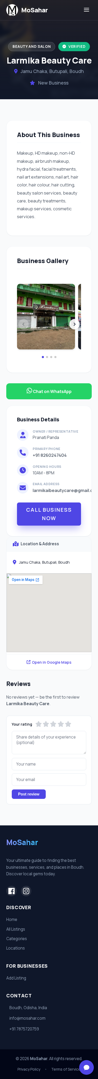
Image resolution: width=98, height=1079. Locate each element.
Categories (16, 938)
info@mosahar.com (27, 1018)
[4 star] (60, 724)
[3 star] (53, 724)
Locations (15, 948)
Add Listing (16, 978)
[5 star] (68, 724)
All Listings (15, 929)
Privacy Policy (29, 1069)
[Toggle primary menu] (86, 10)
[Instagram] (26, 891)
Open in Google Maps (51, 662)
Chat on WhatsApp (52, 391)
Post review (28, 794)
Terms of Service (65, 1069)
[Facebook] (11, 891)
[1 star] (38, 724)
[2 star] (46, 724)
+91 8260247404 (50, 455)
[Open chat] (86, 1067)
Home (11, 919)
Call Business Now (49, 514)
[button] (43, 357)
